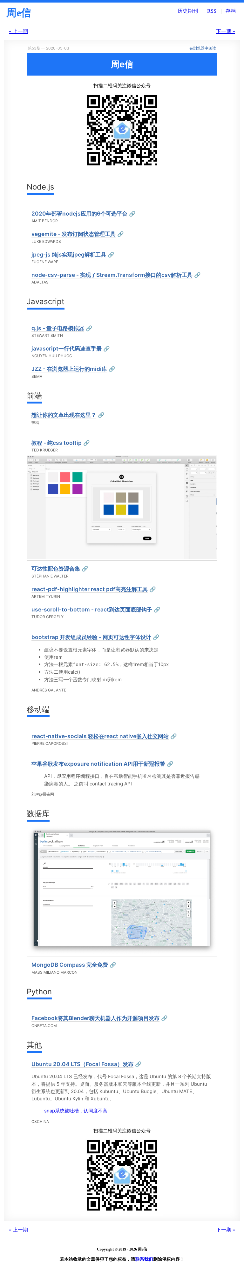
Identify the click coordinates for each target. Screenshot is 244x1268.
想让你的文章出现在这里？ (63, 414)
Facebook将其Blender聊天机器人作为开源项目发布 (95, 1018)
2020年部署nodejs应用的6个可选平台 (79, 213)
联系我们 (144, 1259)
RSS (211, 11)
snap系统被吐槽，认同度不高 (75, 1111)
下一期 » (225, 31)
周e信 (18, 12)
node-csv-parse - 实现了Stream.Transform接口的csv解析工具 (112, 274)
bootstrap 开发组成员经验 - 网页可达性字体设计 (91, 637)
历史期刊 (188, 11)
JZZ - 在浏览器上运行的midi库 (69, 368)
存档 (231, 11)
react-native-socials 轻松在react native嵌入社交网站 (100, 736)
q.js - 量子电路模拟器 (57, 328)
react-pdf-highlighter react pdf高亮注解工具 (89, 589)
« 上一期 (18, 31)
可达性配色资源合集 (55, 568)
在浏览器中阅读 (202, 48)
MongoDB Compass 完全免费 (69, 964)
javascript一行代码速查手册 (66, 348)
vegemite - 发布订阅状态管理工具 (73, 233)
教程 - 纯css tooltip (56, 442)
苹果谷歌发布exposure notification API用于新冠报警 (98, 763)
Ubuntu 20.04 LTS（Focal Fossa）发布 (82, 1064)
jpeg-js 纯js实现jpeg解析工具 (68, 254)
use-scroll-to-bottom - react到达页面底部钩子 (91, 609)
